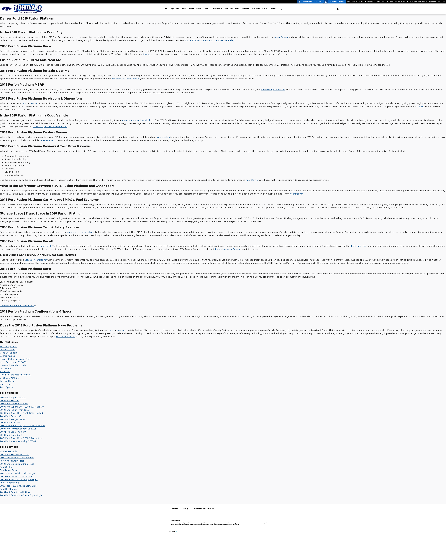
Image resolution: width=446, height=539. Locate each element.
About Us (5, 371)
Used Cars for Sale (9, 378)
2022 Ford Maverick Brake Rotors (17, 457)
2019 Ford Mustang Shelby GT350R (18, 441)
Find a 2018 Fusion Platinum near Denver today (209, 40)
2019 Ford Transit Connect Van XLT (18, 428)
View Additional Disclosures (204, 509)
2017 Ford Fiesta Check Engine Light (19, 479)
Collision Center (259, 9)
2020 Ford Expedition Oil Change (17, 473)
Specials (175, 9)
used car (34, 103)
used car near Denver (36, 260)
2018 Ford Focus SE (10, 422)
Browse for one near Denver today (17, 305)
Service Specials (8, 346)
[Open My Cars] (336, 9)
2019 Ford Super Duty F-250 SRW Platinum (22, 406)
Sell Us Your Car (8, 356)
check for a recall (359, 246)
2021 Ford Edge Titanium (13, 397)
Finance (245, 9)
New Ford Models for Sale (13, 365)
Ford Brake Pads (8, 451)
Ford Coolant (6, 467)
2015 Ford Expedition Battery (15, 492)
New (184, 9)
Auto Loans (5, 384)
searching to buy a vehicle (80, 232)
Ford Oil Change (8, 489)
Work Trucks (195, 9)
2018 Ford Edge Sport (11, 435)
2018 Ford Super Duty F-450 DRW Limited (21, 413)
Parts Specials (7, 387)
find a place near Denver (227, 249)
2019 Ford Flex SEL (9, 400)
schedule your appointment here (50, 126)
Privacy (185, 509)
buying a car (149, 54)
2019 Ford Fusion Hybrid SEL (14, 410)
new (24, 103)
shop (421, 106)
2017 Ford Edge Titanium (13, 432)
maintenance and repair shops (138, 120)
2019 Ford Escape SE (10, 416)
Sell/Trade (217, 9)
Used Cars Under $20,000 (13, 362)
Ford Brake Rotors (9, 470)
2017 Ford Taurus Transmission (16, 476)
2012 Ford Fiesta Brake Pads (14, 454)
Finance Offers (7, 349)
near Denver (281, 37)
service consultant (65, 336)
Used (206, 9)
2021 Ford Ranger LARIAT (13, 419)
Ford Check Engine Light (13, 460)
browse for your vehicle (273, 89)
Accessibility (221, 522)
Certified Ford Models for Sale (15, 374)
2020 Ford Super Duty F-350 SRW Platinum (22, 425)
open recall (45, 246)
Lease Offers (6, 368)
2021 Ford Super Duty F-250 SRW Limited (21, 438)
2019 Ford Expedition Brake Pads (17, 464)
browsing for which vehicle (125, 78)
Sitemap (174, 509)
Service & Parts (232, 9)
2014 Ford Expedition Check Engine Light (21, 495)
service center (47, 140)
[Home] (6, 9)
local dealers (163, 137)
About (273, 9)
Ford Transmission (9, 482)
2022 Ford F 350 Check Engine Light (18, 486)
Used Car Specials (9, 352)
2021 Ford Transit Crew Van (14, 403)
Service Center (7, 381)
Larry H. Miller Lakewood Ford (15, 359)
